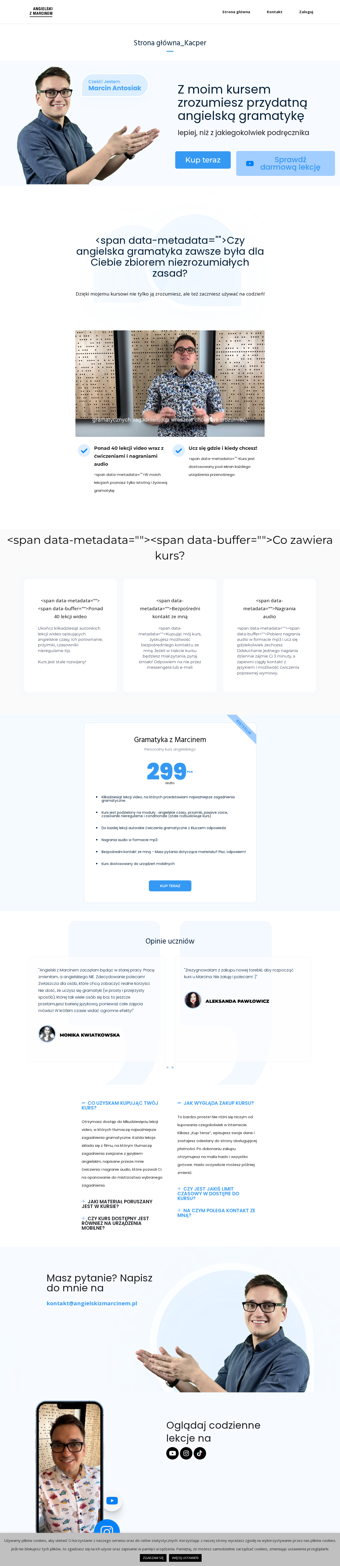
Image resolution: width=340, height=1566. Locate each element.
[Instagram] (186, 1453)
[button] (168, 1067)
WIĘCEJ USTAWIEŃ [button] (185, 1558)
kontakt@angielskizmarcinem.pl (92, 1303)
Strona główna (236, 11)
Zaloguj (306, 11)
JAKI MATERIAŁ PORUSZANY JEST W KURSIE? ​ (117, 1204)
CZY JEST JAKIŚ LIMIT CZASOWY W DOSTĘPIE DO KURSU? (208, 1194)
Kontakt (275, 11)
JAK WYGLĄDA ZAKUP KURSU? (218, 1103)
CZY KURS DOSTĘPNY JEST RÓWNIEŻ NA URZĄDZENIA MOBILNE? (115, 1223)
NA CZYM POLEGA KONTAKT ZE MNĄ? (216, 1213)
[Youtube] (172, 1453)
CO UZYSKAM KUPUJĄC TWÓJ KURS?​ (120, 1105)
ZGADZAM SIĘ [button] (153, 1558)
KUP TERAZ (170, 886)
